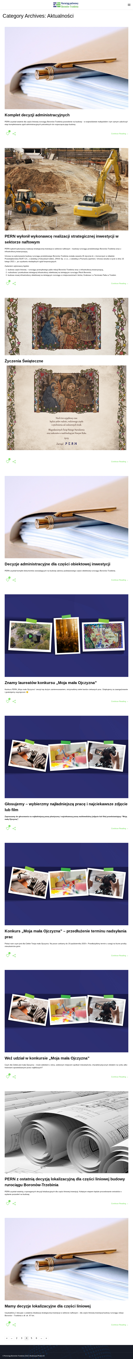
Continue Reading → (119, 134)
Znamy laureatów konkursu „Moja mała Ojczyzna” (51, 683)
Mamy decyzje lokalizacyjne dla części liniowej (48, 1306)
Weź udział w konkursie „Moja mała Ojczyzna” (47, 1058)
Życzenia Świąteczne (24, 361)
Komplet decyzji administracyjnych (37, 115)
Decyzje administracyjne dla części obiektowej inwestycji (57, 564)
